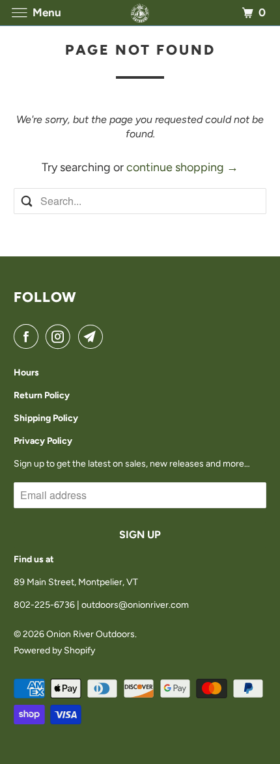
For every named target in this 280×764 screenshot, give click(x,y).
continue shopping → (182, 167)
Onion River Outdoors (90, 634)
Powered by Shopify (54, 650)
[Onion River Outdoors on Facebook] (29, 336)
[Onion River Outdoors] (140, 12)
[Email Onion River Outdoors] (93, 336)
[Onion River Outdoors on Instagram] (61, 336)
